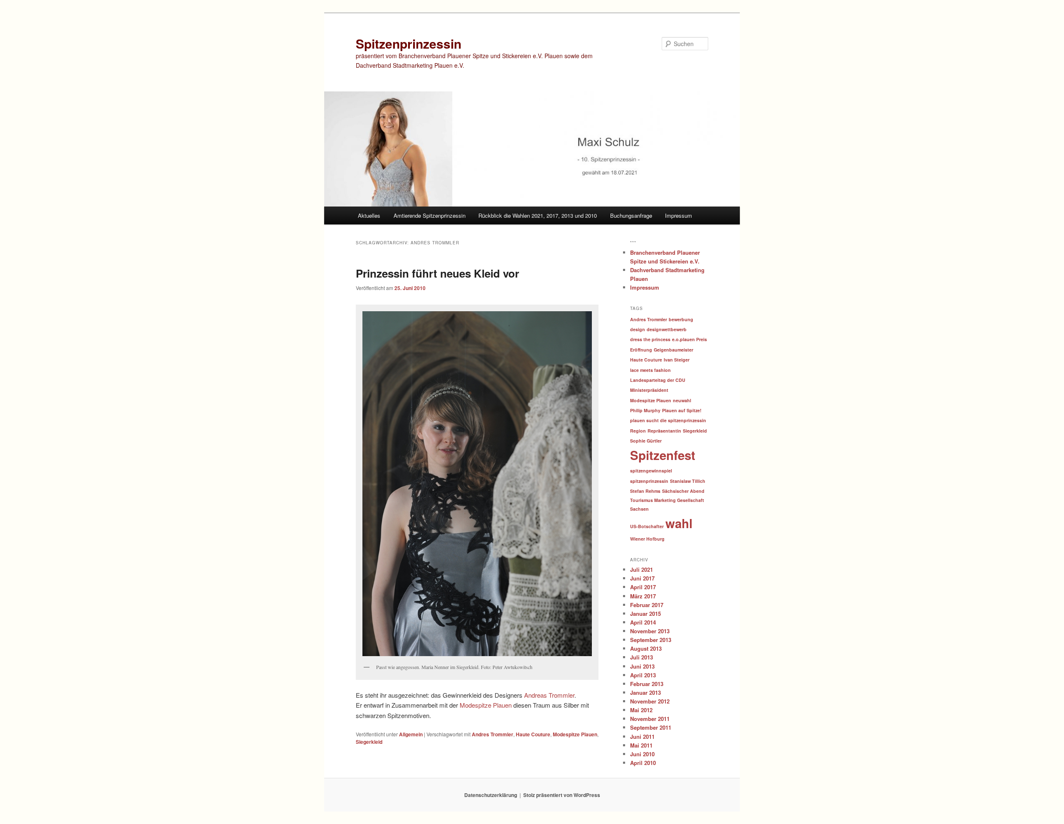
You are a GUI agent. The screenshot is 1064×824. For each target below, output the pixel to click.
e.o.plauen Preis (689, 339)
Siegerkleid (369, 741)
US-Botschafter (647, 526)
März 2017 (643, 596)
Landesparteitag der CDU (657, 380)
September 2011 (650, 727)
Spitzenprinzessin (408, 43)
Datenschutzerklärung (490, 795)
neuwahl (682, 400)
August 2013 (646, 648)
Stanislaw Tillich (687, 481)
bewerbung (681, 319)
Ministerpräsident (649, 390)
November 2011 (650, 719)
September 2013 (650, 640)
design (637, 329)
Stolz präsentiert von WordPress (561, 795)
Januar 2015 (645, 613)
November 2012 (650, 701)
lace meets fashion (650, 370)
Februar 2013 (646, 684)
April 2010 (643, 763)
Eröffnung (641, 350)
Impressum (678, 215)
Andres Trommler (492, 734)
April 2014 (643, 622)
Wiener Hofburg (647, 539)
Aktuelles (369, 215)
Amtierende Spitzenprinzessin (430, 215)
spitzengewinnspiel (651, 470)
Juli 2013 (641, 657)
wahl (678, 523)
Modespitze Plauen (486, 705)
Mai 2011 (641, 745)
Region (638, 431)
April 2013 (643, 675)
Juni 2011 (642, 736)
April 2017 (643, 587)
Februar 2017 (646, 605)
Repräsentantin (664, 431)
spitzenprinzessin (649, 481)
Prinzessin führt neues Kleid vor (437, 273)
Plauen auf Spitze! (682, 410)
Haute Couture (533, 734)
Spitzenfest (662, 455)
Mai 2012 (641, 710)
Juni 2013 (642, 666)
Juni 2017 (642, 578)
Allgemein (411, 734)
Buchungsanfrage (631, 215)
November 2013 (650, 631)
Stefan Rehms (645, 491)
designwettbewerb (667, 329)
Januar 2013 (645, 692)
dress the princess (650, 339)
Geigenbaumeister (673, 350)
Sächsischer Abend (683, 491)
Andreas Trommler (549, 695)
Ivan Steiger (677, 360)
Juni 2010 (642, 754)
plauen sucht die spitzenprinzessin (668, 420)
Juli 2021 (641, 569)
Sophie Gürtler (646, 441)
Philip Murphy (645, 410)
